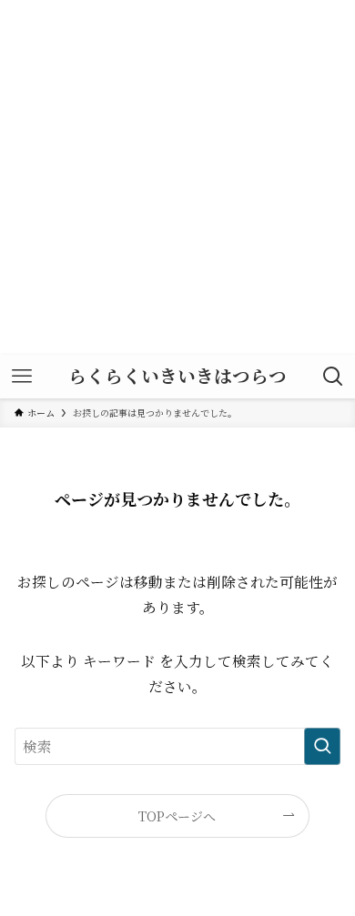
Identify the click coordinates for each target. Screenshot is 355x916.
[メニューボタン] (22, 376)
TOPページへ (177, 816)
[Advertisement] (177, 177)
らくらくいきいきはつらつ (177, 376)
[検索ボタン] (333, 376)
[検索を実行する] (322, 746)
